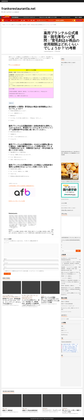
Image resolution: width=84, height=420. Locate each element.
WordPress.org (64, 334)
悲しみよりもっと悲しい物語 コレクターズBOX (43, 17)
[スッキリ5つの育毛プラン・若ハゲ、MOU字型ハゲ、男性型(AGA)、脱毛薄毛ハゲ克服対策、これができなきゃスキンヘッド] (31, 287)
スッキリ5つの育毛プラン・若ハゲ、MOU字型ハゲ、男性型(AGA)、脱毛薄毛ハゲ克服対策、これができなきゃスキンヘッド (70, 263)
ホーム (6, 20)
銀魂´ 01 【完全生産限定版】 (67, 303)
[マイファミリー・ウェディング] (52, 400)
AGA (22, 295)
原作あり (4, 408)
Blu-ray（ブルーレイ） (41, 20)
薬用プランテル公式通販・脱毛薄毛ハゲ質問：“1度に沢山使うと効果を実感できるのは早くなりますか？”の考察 (42, 232)
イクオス (36, 295)
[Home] (2, 20)
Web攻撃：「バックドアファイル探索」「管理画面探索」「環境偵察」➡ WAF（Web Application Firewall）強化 (70, 269)
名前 (5, 259)
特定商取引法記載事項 (60, 20)
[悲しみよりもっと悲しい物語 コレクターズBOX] (71, 400)
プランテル (45, 29)
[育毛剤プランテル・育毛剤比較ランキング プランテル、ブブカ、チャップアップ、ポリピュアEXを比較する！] (12, 287)
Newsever (46, 418)
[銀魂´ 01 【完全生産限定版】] (32, 400)
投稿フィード (64, 330)
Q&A (34, 295)
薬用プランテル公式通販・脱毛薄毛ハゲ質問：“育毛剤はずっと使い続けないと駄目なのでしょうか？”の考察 (20, 231)
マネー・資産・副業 (31, 20)
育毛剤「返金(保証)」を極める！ (68, 285)
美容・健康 (23, 20)
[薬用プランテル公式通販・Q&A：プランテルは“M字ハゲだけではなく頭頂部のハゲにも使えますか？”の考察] (50, 287)
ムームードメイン (65, 199)
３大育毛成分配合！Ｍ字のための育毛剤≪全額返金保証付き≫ (21, 185)
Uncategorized (44, 408)
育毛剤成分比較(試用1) (66, 259)
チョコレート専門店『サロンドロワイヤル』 (70, 181)
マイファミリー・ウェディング (24, 17)
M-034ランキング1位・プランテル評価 (17, 201)
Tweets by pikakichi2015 (66, 341)
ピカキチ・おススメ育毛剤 (6, 295)
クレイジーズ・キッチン (60, 17)
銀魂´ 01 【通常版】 (73, 17)
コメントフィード (65, 332)
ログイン (63, 328)
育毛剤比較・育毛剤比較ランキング (15, 296)
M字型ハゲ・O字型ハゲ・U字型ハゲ (28, 295)
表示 (12, 103)
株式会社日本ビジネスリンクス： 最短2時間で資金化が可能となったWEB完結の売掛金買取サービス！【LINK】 (71, 289)
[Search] (72, 20)
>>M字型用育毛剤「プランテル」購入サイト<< (70, 237)
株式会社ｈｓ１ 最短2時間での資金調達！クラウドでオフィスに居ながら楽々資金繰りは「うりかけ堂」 (70, 282)
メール (6, 263)
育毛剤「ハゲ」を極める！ (66, 276)
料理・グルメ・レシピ (14, 20)
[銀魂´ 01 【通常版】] (12, 400)
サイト (5, 267)
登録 (62, 326)
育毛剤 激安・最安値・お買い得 (7, 296)
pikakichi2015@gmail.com (49, 51)
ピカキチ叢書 (64, 203)
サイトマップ (51, 20)
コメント (6, 242)
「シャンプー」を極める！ (66, 278)
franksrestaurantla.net (18, 8)
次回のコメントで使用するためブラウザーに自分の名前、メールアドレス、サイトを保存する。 (25, 271)
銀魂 (6, 408)
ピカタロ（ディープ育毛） (25, 296)
